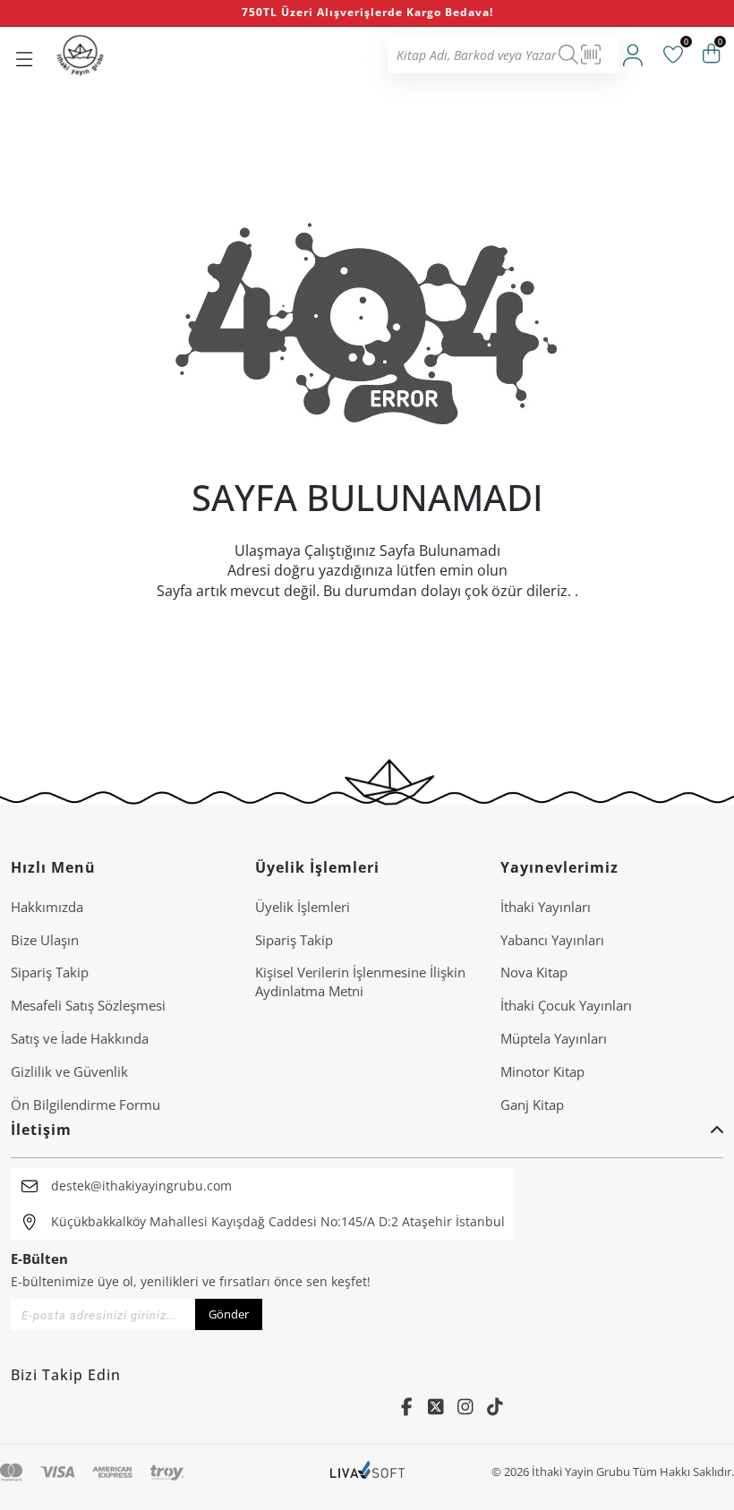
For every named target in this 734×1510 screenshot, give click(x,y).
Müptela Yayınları (553, 1038)
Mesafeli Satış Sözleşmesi (88, 1005)
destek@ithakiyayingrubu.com (141, 1185)
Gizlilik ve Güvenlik (69, 1071)
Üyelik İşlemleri (302, 907)
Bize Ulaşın (45, 940)
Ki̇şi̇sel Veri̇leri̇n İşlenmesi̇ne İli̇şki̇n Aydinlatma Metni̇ (360, 981)
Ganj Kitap (532, 1104)
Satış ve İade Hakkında (80, 1038)
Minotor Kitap (542, 1071)
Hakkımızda (47, 907)
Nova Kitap (534, 972)
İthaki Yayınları (545, 907)
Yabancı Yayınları (552, 940)
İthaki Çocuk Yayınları (566, 1005)
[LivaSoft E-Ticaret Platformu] (367, 1472)
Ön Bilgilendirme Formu (85, 1104)
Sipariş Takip (50, 972)
